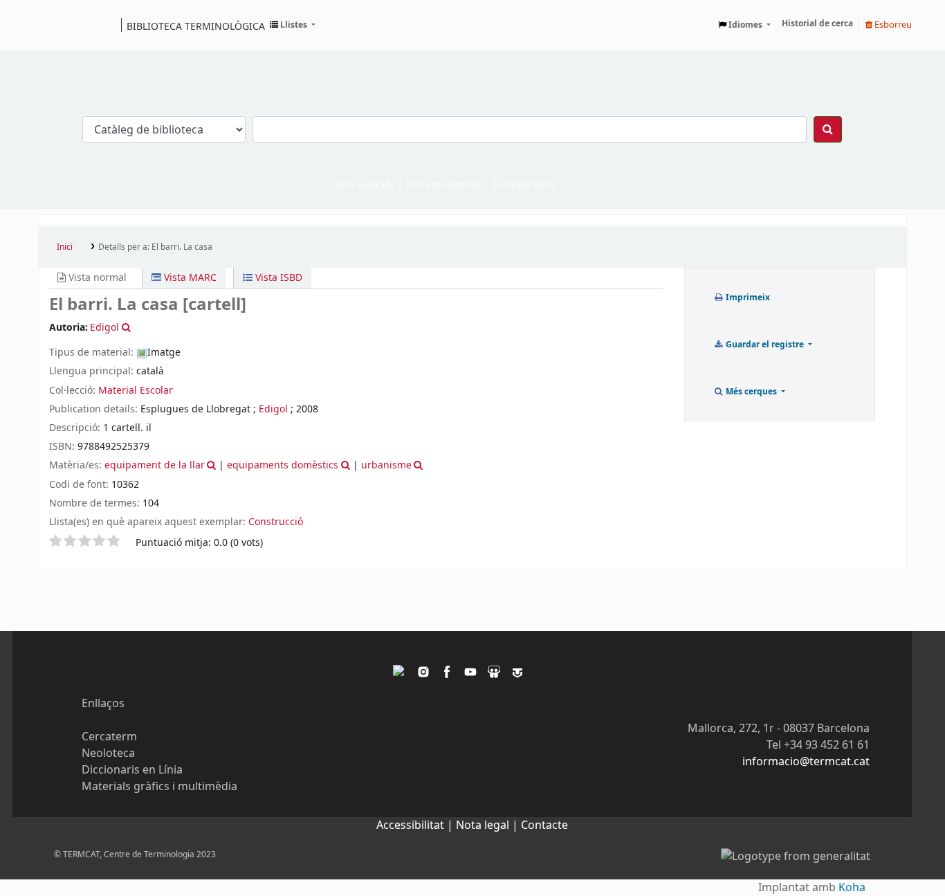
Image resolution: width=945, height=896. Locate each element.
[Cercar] (828, 129)
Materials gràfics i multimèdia (159, 786)
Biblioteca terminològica (196, 25)
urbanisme (386, 465)
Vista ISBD (277, 278)
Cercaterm (109, 737)
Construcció (275, 522)
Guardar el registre (765, 344)
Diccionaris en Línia (132, 770)
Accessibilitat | (416, 825)
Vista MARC (189, 278)
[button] (292, 25)
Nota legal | (488, 825)
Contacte (544, 825)
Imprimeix (747, 297)
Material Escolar (135, 390)
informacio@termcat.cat (806, 761)
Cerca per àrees (524, 185)
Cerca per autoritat (443, 185)
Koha (851, 887)
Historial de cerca (817, 23)
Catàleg (54, 25)
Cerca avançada (363, 185)
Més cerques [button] (751, 391)
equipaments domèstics (282, 465)
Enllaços (103, 703)
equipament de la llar (154, 465)
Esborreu (892, 24)
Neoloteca (108, 753)
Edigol (273, 409)
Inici (65, 247)
